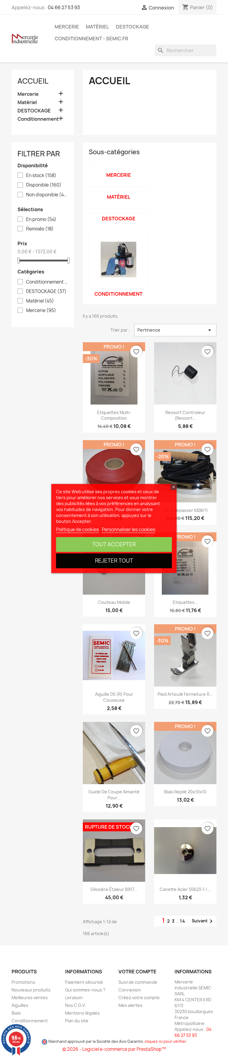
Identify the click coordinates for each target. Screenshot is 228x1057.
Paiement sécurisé (84, 982)
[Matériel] (118, 189)
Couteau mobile (114, 602)
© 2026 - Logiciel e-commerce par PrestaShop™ (114, 1049)
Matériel (97, 26)
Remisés (40, 229)
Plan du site (76, 1020)
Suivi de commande (137, 982)
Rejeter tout (114, 560)
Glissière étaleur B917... (114, 889)
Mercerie (67, 26)
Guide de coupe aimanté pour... (114, 794)
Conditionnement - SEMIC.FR (91, 38)
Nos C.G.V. (75, 1005)
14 (183, 921)
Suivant (203, 921)
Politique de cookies (77, 529)
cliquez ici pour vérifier (165, 1041)
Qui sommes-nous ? (85, 990)
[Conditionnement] (118, 259)
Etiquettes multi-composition (114, 415)
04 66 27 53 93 (64, 7)
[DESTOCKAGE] (118, 211)
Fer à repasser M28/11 (185, 510)
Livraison (74, 997)
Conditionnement (38, 119)
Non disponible (47, 195)
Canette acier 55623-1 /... (185, 889)
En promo (41, 219)
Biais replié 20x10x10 (185, 792)
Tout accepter (114, 544)
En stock (41, 176)
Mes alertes (130, 1005)
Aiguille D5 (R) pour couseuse (114, 697)
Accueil (33, 81)
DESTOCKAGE (132, 26)
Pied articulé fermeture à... (185, 694)
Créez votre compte (139, 997)
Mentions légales (82, 1013)
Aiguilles (20, 1005)
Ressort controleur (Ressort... (185, 415)
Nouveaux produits (31, 990)
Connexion (129, 990)
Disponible (43, 185)
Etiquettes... (185, 602)
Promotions (23, 982)
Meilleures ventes (30, 997)
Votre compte (137, 971)
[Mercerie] (118, 167)
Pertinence (175, 330)
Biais (16, 1013)
